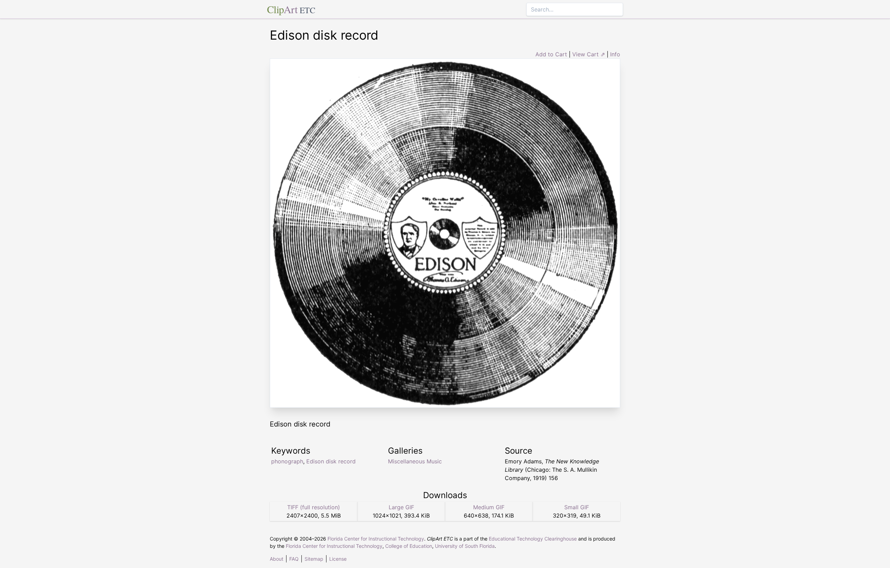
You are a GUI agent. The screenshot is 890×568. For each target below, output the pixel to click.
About (276, 559)
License (338, 559)
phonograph (287, 461)
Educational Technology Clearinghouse (533, 539)
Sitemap (314, 559)
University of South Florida (465, 546)
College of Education (408, 546)
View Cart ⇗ (588, 54)
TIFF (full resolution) (313, 507)
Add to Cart (551, 54)
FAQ (294, 559)
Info (615, 54)
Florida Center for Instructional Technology (375, 539)
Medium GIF (488, 507)
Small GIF (576, 507)
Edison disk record (331, 461)
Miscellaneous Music (415, 461)
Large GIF (401, 507)
